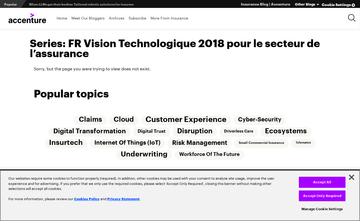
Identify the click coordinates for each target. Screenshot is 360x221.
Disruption (194, 131)
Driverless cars (238, 131)
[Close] (351, 177)
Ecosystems (286, 131)
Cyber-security (259, 119)
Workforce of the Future (209, 154)
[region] (180, 195)
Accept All (322, 182)
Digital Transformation (89, 131)
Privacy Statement (123, 198)
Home (62, 17)
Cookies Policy (87, 198)
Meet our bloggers (88, 17)
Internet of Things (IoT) (127, 143)
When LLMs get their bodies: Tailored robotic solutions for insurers (81, 4)
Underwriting (144, 154)
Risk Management (199, 143)
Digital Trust (152, 131)
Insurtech (66, 142)
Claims (90, 119)
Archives (116, 17)
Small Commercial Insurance (261, 142)
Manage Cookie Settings (322, 209)
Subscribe (137, 17)
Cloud (124, 119)
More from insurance (169, 17)
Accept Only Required (322, 196)
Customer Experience (185, 119)
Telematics (303, 142)
